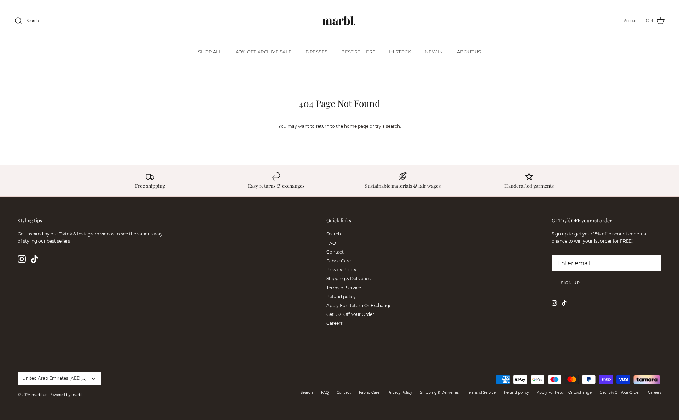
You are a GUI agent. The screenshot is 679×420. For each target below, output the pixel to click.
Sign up (570, 282)
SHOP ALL (210, 52)
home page (356, 126)
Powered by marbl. (66, 394)
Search (333, 234)
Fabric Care (338, 260)
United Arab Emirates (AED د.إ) (54, 378)
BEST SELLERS (358, 52)
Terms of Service (343, 287)
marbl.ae (39, 394)
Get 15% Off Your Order (350, 314)
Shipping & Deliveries (348, 278)
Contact (335, 252)
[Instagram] (22, 259)
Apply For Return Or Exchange (358, 305)
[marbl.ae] (339, 21)
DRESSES (316, 52)
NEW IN (434, 52)
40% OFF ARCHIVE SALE (264, 52)
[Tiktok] (34, 259)
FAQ (331, 243)
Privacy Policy (341, 269)
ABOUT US (469, 52)
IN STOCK (400, 52)
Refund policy (341, 296)
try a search (387, 126)
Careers (334, 323)
